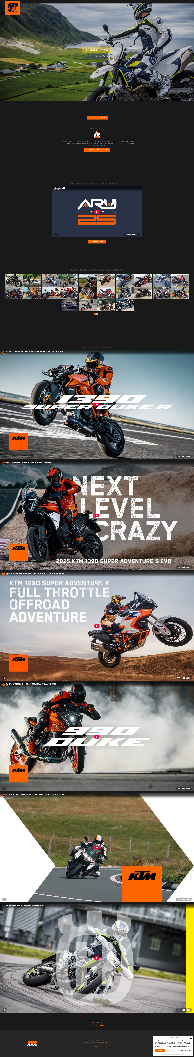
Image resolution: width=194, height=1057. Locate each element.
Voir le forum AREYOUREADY (97, 1025)
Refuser (170, 1050)
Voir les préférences (184, 1050)
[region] (97, 52)
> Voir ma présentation (97, 150)
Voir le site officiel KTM (97, 1022)
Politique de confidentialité (167, 1054)
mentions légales (97, 1046)
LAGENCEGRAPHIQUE (98, 1045)
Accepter (160, 1050)
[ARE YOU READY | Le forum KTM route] (11, 8)
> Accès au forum (97, 117)
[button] (191, 1037)
